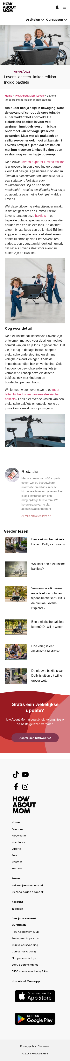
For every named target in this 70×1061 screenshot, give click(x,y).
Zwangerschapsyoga (25, 938)
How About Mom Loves (29, 95)
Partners (17, 868)
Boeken (16, 878)
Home (8, 95)
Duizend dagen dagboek (28, 892)
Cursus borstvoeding (25, 945)
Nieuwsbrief (19, 835)
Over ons (17, 829)
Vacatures (18, 842)
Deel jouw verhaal (24, 918)
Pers (14, 855)
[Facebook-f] (16, 786)
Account (17, 902)
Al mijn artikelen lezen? (36, 515)
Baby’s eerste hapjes (25, 965)
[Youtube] (25, 774)
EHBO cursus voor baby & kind (30, 971)
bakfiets (40, 215)
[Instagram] (25, 786)
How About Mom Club (25, 932)
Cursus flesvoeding (24, 951)
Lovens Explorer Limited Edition (43, 162)
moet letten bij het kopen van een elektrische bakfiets (32, 394)
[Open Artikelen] (42, 19)
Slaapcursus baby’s (24, 958)
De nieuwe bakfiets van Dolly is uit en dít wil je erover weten (47, 675)
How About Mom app (26, 981)
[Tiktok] (16, 774)
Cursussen (19, 925)
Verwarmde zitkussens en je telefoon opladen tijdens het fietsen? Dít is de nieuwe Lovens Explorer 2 (48, 598)
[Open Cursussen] (65, 19)
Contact (17, 862)
